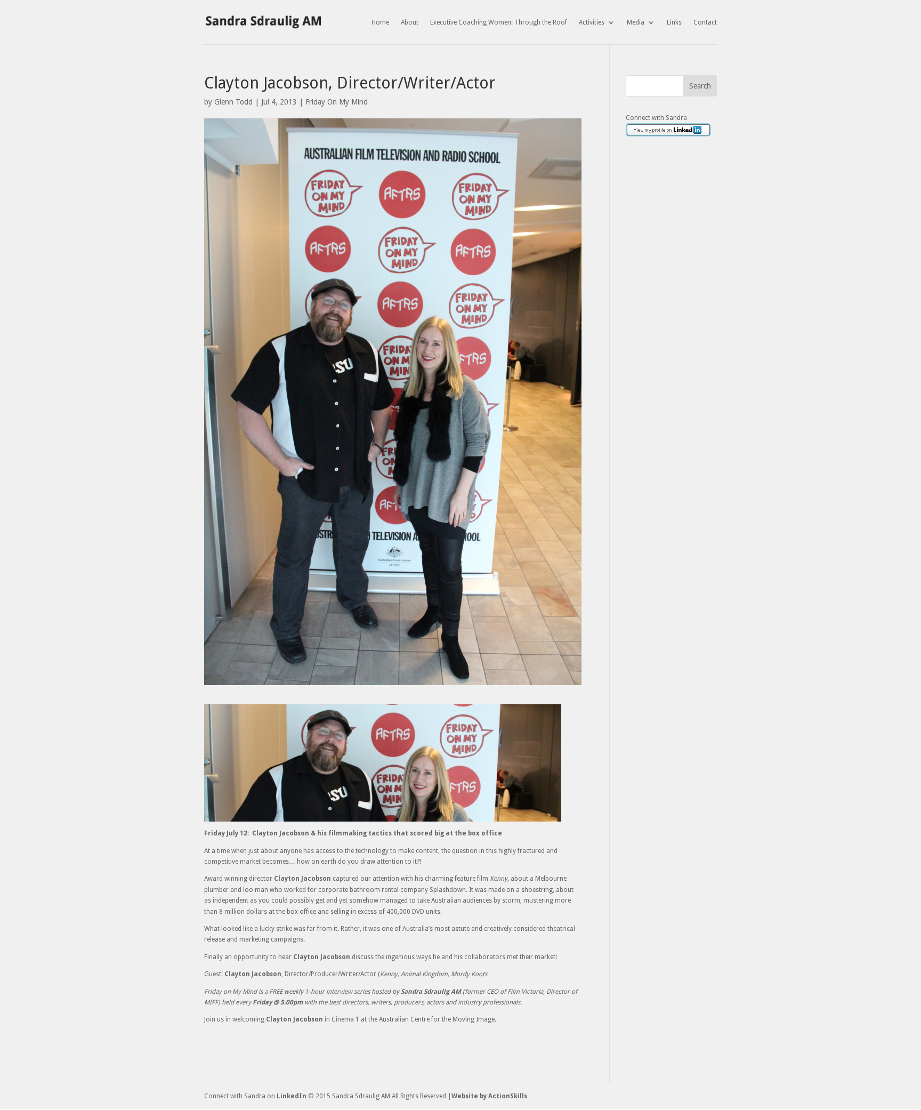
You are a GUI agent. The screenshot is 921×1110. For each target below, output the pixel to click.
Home (380, 22)
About (409, 22)
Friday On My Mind (336, 102)
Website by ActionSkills (489, 1096)
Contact (705, 22)
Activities (591, 22)
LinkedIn (291, 1096)
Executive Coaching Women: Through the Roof (498, 22)
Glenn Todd (233, 102)
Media (635, 22)
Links (674, 22)
